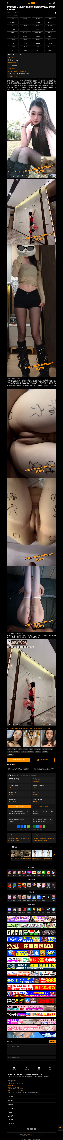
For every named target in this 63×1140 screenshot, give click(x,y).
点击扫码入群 (36, 801)
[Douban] (34, 826)
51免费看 (25, 36)
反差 (26, 749)
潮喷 (20, 749)
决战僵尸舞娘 (38, 32)
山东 (9, 749)
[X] (31, 826)
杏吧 (13, 50)
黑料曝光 (10, 754)
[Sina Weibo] (40, 826)
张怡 (31, 749)
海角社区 (13, 39)
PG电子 (13, 25)
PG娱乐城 (12, 22)
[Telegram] (25, 826)
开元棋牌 (38, 22)
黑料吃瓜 (45, 751)
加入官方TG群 (19, 806)
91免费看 (12, 36)
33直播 (12, 32)
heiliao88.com (11, 68)
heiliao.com (36, 781)
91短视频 (25, 39)
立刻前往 (35, 794)
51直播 (37, 29)
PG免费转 (25, 29)
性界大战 (25, 32)
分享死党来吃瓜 (43, 760)
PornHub (13, 43)
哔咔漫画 (50, 46)
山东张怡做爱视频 (47, 749)
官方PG (25, 22)
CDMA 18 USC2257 (36, 1139)
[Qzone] (37, 826)
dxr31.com (35, 788)
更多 (50, 847)
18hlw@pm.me (12, 76)
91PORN (38, 39)
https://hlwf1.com (12, 1082)
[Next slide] (54, 854)
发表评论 (52, 1041)
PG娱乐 (38, 25)
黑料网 (37, 751)
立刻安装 (11, 794)
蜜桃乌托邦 (50, 32)
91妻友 (50, 43)
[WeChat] (28, 826)
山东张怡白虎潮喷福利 (27, 751)
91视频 (25, 50)
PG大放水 (50, 29)
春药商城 (38, 18)
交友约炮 (13, 18)
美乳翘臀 (37, 749)
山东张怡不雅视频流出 (13, 751)
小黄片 (37, 46)
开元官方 (50, 25)
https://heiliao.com (13, 62)
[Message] (44, 826)
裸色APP (50, 50)
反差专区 (9, 15)
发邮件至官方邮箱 (43, 806)
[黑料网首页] (31, 3)
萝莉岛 (25, 43)
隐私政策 (29, 1139)
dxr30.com (11, 788)
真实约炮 (25, 18)
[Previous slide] (8, 854)
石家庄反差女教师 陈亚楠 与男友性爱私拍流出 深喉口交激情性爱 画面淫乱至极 (28, 728)
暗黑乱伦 (38, 36)
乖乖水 (50, 18)
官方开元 (50, 22)
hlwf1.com (10, 57)
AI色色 (25, 46)
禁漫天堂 (38, 43)
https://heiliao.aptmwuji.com (15, 1090)
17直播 (25, 25)
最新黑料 (15, 15)
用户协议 (24, 1139)
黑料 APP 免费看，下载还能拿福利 (17, 71)
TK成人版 (50, 39)
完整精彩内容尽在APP (18, 760)
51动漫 (37, 50)
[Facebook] (22, 826)
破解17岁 (50, 36)
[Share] (18, 826)
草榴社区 (13, 46)
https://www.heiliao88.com (15, 1087)
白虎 (15, 749)
